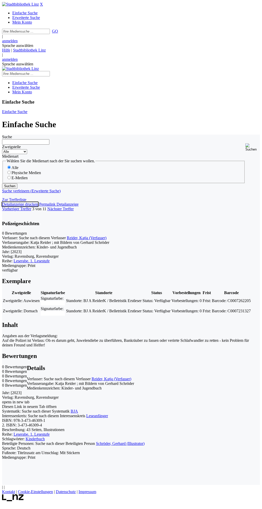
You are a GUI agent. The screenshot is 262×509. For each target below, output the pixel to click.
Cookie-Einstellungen (35, 492)
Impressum (87, 492)
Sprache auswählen (17, 45)
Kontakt (8, 492)
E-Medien (20, 178)
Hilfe (6, 50)
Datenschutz (66, 492)
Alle (15, 167)
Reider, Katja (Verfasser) (86, 238)
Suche (7, 137)
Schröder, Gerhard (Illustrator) (120, 443)
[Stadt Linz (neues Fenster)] (13, 500)
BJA (74, 411)
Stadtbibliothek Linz (29, 50)
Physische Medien (26, 173)
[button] (252, 147)
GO (55, 31)
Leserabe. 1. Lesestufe (32, 261)
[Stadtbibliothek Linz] (20, 4)
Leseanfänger (97, 416)
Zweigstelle (11, 147)
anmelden (10, 41)
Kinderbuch (35, 439)
